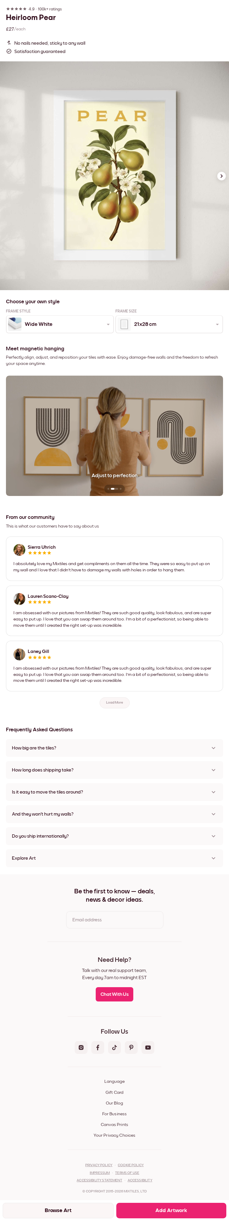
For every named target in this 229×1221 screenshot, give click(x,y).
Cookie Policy (131, 1165)
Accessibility (140, 1180)
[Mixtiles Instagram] (81, 1048)
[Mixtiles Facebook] (97, 1048)
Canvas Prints (114, 1124)
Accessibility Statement (99, 1180)
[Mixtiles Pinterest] (131, 1048)
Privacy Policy (98, 1165)
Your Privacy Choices (115, 1135)
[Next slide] (221, 176)
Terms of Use (127, 1173)
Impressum (100, 1173)
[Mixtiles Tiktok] (114, 1048)
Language (114, 1081)
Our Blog (114, 1103)
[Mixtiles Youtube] (147, 1048)
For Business (114, 1114)
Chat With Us (114, 994)
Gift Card (114, 1092)
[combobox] (59, 324)
